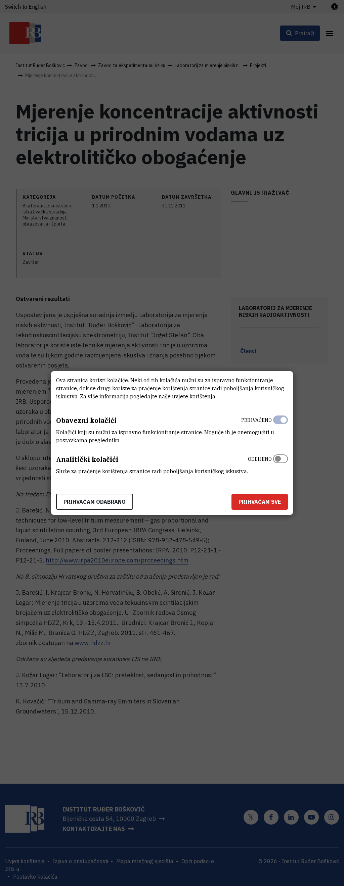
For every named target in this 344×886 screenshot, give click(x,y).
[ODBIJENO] (280, 463)
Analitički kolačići (87, 459)
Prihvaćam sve (260, 501)
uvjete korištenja (193, 396)
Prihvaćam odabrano (94, 501)
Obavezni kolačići (86, 420)
